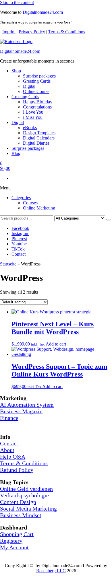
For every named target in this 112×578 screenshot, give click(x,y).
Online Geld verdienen (26, 489)
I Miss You (33, 117)
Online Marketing (39, 207)
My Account (14, 547)
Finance (9, 418)
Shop (16, 70)
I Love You (33, 112)
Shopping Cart (17, 534)
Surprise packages (39, 75)
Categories (21, 197)
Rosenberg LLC (51, 570)
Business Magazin (21, 411)
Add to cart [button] (56, 344)
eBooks (30, 127)
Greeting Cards (37, 81)
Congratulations (37, 106)
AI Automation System (27, 405)
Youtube (19, 243)
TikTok (18, 249)
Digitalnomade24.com (43, 12)
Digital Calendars (39, 137)
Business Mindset (20, 515)
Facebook (20, 228)
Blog (15, 153)
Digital (29, 86)
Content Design (18, 502)
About (7, 450)
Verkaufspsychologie (24, 495)
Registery (11, 541)
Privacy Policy (32, 31)
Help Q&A (12, 456)
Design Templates (39, 132)
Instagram (20, 233)
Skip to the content (17, 2)
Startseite (8, 263)
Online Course (36, 91)
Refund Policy (16, 470)
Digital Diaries (36, 143)
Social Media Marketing (28, 508)
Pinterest (19, 238)
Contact (18, 254)
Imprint (9, 31)
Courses (30, 202)
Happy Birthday (37, 101)
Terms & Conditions (66, 31)
